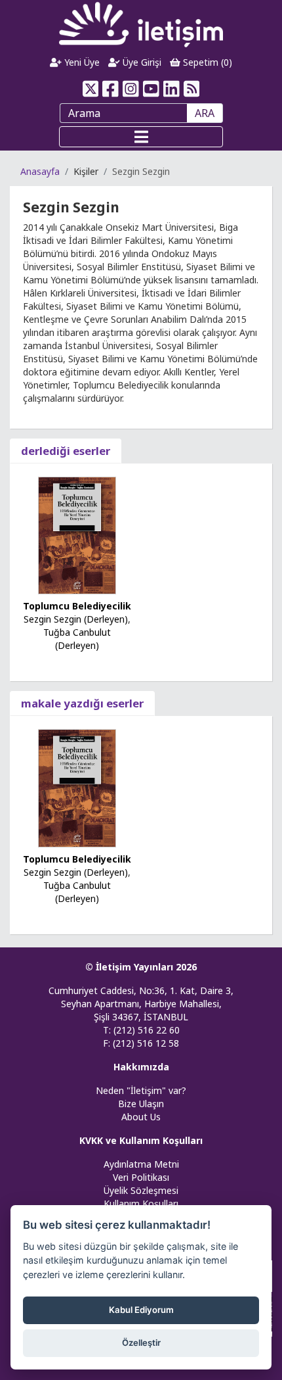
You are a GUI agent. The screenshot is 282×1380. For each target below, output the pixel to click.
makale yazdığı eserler (82, 703)
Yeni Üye (81, 62)
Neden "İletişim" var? (141, 1090)
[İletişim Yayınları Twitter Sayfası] (90, 88)
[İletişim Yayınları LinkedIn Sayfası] (171, 88)
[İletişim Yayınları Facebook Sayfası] (110, 88)
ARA (204, 113)
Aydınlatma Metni (141, 1164)
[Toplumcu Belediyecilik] (77, 534)
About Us (141, 1116)
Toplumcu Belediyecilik (77, 606)
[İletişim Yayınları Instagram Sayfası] (131, 88)
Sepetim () (206, 62)
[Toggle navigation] (141, 136)
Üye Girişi (140, 62)
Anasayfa (40, 171)
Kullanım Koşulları (141, 1203)
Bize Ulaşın (141, 1103)
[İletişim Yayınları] (141, 24)
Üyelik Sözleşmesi (141, 1190)
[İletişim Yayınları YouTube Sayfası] (151, 88)
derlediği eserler (65, 450)
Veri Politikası (141, 1177)
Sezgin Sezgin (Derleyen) (76, 619)
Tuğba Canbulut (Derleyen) (77, 639)
